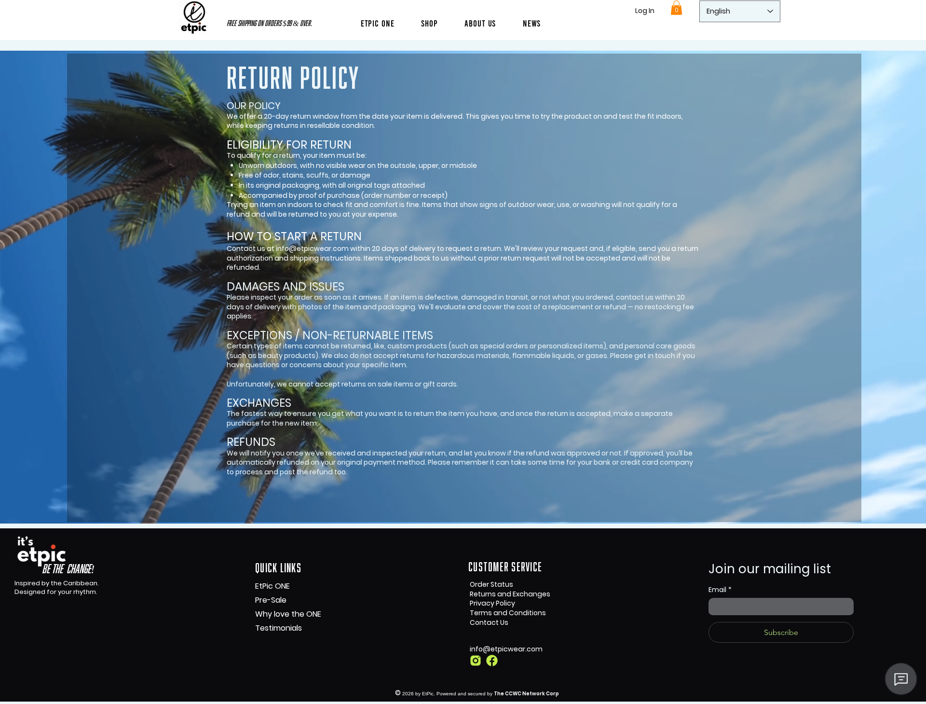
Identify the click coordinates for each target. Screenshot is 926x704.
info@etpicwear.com (312, 248)
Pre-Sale (270, 600)
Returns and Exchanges (510, 594)
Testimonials (278, 628)
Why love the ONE (288, 614)
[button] (480, 23)
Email (720, 590)
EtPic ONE (272, 586)
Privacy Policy (492, 603)
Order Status (491, 584)
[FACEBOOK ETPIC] (492, 660)
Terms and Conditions (508, 613)
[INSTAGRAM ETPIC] (475, 660)
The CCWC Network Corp (526, 693)
